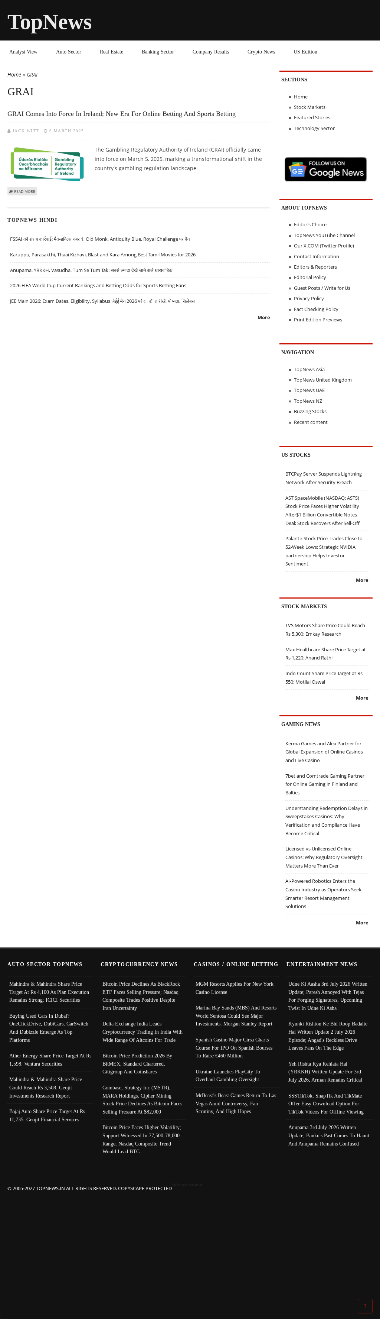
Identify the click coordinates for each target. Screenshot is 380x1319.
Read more (24, 191)
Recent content (311, 422)
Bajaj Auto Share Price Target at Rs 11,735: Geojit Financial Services (47, 1115)
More (264, 317)
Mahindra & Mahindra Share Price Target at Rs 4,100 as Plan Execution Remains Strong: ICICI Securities (49, 992)
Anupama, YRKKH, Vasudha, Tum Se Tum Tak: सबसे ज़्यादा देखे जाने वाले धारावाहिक (91, 270)
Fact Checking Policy (316, 309)
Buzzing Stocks (310, 411)
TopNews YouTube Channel (324, 235)
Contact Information (316, 256)
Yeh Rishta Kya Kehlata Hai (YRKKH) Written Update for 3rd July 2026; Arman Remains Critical (325, 1072)
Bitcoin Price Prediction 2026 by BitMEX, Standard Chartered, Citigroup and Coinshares (137, 1064)
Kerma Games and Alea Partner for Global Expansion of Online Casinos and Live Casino (324, 752)
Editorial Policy (310, 277)
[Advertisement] (190, 1244)
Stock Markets (309, 107)
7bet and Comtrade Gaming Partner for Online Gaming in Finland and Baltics (324, 784)
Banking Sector (158, 52)
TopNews (49, 21)
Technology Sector (314, 128)
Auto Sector (68, 52)
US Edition (305, 52)
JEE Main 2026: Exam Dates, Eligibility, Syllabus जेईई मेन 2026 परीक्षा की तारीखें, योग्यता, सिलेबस (102, 301)
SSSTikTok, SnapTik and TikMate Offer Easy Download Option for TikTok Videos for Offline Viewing (326, 1104)
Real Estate (111, 52)
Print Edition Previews (318, 319)
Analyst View (23, 52)
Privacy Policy (309, 298)
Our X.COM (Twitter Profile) (324, 245)
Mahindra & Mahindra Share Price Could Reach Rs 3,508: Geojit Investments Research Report (45, 1087)
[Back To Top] (365, 1305)
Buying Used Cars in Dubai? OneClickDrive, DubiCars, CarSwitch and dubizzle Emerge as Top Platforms (48, 1028)
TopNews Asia (309, 369)
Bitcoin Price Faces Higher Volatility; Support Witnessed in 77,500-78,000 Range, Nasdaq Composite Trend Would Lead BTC (141, 1139)
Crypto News (261, 52)
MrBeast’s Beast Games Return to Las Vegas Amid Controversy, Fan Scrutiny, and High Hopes (236, 1103)
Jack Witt (26, 131)
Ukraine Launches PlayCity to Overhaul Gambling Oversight (228, 1076)
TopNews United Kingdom (323, 379)
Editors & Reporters (315, 266)
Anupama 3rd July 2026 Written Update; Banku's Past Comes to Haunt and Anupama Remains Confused (328, 1135)
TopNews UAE (309, 390)
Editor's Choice (310, 224)
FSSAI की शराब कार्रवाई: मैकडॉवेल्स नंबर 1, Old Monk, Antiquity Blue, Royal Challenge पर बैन (100, 239)
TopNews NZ (308, 401)
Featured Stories (312, 117)
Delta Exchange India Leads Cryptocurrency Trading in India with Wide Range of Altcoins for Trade (142, 1032)
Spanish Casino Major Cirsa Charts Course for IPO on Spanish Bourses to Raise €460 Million (234, 1048)
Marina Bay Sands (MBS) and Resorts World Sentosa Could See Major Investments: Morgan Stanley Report (236, 1016)
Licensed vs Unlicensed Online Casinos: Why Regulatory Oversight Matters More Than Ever (324, 857)
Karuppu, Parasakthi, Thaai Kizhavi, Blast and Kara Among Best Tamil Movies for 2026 (103, 254)
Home (14, 74)
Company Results (211, 52)
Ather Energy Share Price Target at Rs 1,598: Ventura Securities (50, 1060)
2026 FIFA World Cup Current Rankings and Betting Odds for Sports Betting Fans (98, 285)
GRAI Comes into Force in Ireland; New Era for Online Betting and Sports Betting (121, 113)
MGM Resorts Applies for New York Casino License (234, 988)
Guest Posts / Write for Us (322, 288)
